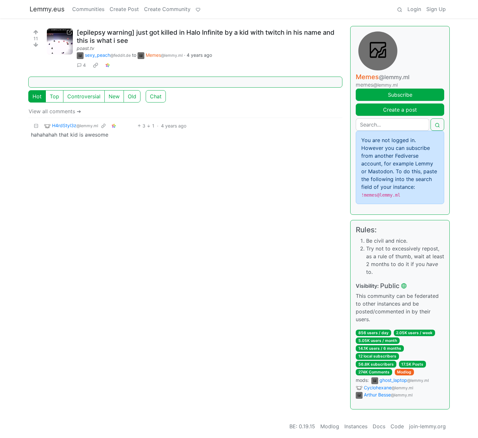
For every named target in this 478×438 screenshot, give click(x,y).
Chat (156, 96)
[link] (95, 65)
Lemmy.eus (47, 9)
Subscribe (400, 94)
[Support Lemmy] (198, 9)
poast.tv (85, 48)
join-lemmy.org (427, 426)
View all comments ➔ (55, 111)
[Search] (399, 9)
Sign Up (436, 9)
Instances (355, 426)
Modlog (404, 372)
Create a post (400, 109)
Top (54, 96)
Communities (88, 9)
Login (414, 9)
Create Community (167, 9)
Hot (37, 96)
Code (397, 426)
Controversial (83, 96)
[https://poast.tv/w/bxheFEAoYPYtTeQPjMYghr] (60, 42)
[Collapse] (36, 126)
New (114, 96)
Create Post (124, 9)
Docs (379, 426)
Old (132, 96)
